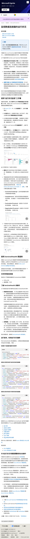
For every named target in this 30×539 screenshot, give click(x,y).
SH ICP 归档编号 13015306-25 (8, 529)
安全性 (7, 22)
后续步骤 (4, 37)
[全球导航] (1, 15)
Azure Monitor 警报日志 (7, 493)
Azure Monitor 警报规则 (20, 462)
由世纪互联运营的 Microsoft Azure (9, 533)
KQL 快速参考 (7, 448)
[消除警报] (28, 2)
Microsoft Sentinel (14, 22)
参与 (12, 535)
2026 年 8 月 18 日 (16, 47)
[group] (15, 355)
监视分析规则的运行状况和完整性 (12, 509)
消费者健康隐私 (4, 537)
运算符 (7, 428)
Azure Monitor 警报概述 (19, 491)
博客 (8, 535)
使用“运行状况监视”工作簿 (8, 33)
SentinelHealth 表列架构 (19, 334)
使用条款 (13, 537)
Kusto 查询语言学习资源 (10, 450)
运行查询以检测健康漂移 (14, 479)
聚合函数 (9, 437)
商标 (17, 537)
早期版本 (3, 535)
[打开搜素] (28, 15)
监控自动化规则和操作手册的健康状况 (13, 507)
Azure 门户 (8, 108)
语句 (6, 426)
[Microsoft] (15, 15)
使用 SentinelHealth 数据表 (8, 35)
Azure (2, 22)
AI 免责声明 (21, 533)
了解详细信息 (23, 516)
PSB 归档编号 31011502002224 (8, 531)
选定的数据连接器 (19, 79)
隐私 (19, 531)
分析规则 (21, 457)
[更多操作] (27, 23)
